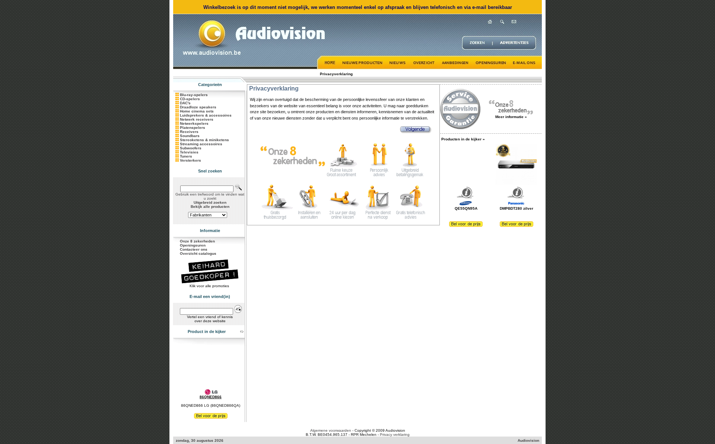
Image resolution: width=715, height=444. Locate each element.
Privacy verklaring (395, 434)
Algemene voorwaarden (330, 430)
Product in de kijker (207, 331)
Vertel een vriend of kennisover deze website (210, 319)
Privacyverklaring (336, 74)
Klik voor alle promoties (210, 286)
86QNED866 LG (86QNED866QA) (210, 405)
